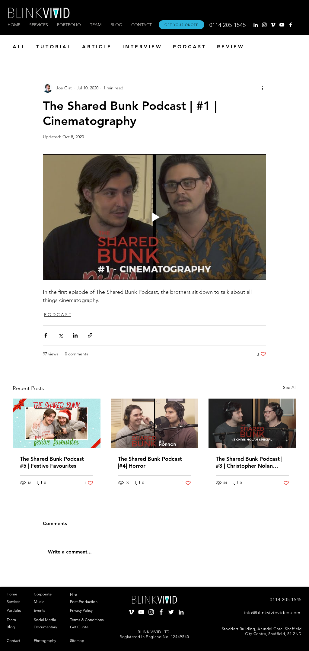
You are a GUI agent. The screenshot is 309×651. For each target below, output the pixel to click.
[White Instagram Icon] (264, 25)
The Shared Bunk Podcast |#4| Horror (150, 462)
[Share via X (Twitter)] (60, 335)
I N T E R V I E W (142, 47)
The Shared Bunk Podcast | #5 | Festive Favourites (53, 462)
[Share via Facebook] (46, 335)
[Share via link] (90, 335)
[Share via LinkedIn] (75, 335)
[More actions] (262, 87)
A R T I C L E (96, 47)
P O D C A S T (189, 47)
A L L (18, 47)
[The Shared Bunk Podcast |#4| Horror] (155, 423)
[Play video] (154, 217)
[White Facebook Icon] (291, 25)
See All (289, 387)
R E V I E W (230, 47)
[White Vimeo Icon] (273, 25)
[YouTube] (282, 25)
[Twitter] (171, 612)
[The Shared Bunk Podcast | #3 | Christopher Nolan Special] (252, 423)
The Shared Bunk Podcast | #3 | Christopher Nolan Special (249, 462)
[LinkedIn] (256, 25)
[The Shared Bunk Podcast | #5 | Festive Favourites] (56, 423)
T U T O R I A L (53, 47)
